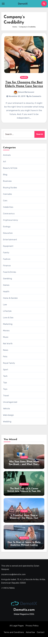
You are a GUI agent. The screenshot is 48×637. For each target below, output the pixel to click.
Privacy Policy (32, 625)
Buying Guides (10, 187)
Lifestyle (7, 311)
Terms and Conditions (14, 632)
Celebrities (8, 207)
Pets (5, 356)
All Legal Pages (17, 625)
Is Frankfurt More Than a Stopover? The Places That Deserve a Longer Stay (24, 518)
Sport (5, 369)
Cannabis (7, 194)
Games (6, 285)
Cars (5, 200)
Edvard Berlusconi (26, 92)
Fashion (6, 259)
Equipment (8, 246)
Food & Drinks (9, 272)
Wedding (7, 421)
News (5, 350)
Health (24, 77)
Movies (6, 330)
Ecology (6, 226)
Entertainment (10, 239)
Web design (8, 415)
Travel (6, 395)
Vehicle (6, 408)
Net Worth (8, 343)
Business (7, 181)
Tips (5, 382)
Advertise (30, 632)
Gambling (7, 278)
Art (4, 161)
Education (8, 233)
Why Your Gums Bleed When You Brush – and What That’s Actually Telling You (24, 464)
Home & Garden (10, 298)
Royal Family (9, 363)
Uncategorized (10, 402)
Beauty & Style (10, 168)
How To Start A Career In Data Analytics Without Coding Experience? (24, 545)
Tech (5, 376)
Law (5, 304)
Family (6, 252)
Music (5, 337)
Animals (7, 155)
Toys (5, 389)
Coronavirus (9, 213)
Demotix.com (24, 610)
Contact (40, 632)
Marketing (8, 324)
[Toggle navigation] (3, 3)
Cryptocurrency (10, 220)
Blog (5, 174)
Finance (7, 265)
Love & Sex (8, 317)
